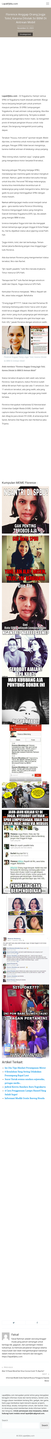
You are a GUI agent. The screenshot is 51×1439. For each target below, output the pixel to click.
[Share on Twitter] (14, 1323)
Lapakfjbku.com (10, 3)
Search (5, 1420)
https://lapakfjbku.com (12, 1356)
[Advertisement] (25, 67)
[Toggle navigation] (47, 4)
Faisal (15, 1334)
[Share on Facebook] (37, 1323)
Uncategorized (25, 34)
